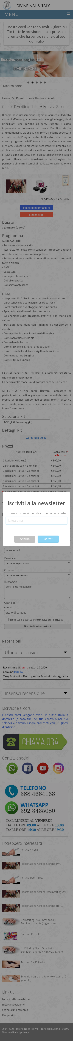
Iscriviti (48, 539)
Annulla (25, 539)
